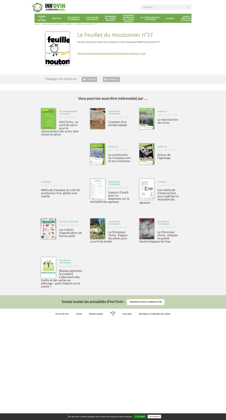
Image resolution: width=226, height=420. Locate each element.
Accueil (37, 24)
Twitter (91, 79)
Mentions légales (96, 314)
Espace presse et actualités (52, 24)
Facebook (113, 79)
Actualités (68, 24)
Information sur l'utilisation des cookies (154, 314)
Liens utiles (127, 314)
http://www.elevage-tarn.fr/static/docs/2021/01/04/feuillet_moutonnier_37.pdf (111, 53)
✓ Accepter (140, 416)
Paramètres (154, 416)
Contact (79, 314)
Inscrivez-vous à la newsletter (146, 302)
